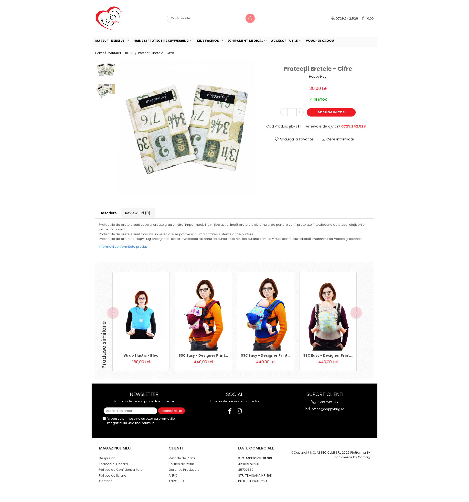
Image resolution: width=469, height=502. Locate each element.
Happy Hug (318, 77)
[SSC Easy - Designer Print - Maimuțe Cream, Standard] (328, 314)
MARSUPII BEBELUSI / (122, 53)
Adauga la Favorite (296, 139)
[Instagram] (239, 411)
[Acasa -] (119, 18)
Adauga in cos (331, 112)
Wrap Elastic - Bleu (141, 355)
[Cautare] (250, 18)
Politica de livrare (112, 475)
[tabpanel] (186, 127)
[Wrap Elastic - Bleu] (141, 314)
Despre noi (107, 458)
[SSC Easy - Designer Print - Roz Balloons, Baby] (203, 314)
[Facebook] (230, 411)
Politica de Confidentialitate (121, 469)
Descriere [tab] (108, 213)
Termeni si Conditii (113, 464)
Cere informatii (339, 139)
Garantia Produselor (185, 469)
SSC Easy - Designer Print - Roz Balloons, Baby (203, 355)
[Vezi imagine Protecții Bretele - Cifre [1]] (106, 90)
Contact (105, 481)
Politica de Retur (181, 464)
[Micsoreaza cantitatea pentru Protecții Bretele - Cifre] (284, 112)
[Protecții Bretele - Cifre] (186, 127)
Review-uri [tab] (137, 213)
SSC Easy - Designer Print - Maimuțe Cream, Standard (328, 355)
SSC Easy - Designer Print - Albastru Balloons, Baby (265, 355)
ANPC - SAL (177, 481)
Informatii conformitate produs (123, 246)
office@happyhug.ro (327, 409)
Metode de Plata (182, 458)
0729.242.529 (328, 402)
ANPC (173, 475)
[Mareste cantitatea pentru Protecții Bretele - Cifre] (300, 112)
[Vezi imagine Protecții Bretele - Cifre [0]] (106, 69)
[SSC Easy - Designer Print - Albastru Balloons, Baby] (265, 314)
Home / (101, 53)
